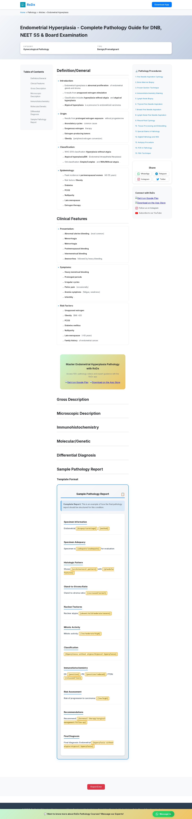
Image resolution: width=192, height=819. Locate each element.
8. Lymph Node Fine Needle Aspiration (150, 115)
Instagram (145, 179)
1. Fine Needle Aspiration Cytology (149, 77)
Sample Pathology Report (38, 120)
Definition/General (38, 78)
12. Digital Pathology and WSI (147, 137)
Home (22, 12)
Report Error (96, 787)
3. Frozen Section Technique (147, 88)
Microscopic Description (36, 94)
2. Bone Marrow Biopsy (144, 82)
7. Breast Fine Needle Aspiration (148, 110)
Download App (162, 4)
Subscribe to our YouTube (150, 213)
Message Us (165, 814)
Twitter (163, 179)
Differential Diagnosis (35, 112)
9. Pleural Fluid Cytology (145, 120)
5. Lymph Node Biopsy (144, 99)
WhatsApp (145, 174)
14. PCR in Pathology (143, 148)
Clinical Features (38, 83)
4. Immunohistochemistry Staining (149, 93)
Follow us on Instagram (148, 208)
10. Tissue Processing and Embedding (150, 126)
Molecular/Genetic (38, 106)
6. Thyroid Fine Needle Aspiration (148, 104)
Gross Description (38, 88)
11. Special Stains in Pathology (147, 131)
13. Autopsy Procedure (144, 142)
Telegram (163, 174)
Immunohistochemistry (40, 101)
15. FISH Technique (143, 153)
